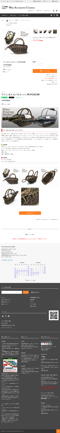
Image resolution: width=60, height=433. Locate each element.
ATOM (5, 323)
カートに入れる (46, 71)
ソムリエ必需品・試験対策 (11, 23)
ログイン (47, 1)
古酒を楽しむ (9, 25)
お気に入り (7, 71)
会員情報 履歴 (38, 1)
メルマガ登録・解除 (23, 15)
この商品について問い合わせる (41, 219)
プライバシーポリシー (6, 327)
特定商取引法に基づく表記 (51, 84)
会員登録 (56, 1)
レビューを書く (31, 234)
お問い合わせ (13, 15)
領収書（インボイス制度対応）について (49, 80)
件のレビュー (19, 97)
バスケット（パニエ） (25, 20)
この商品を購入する (30, 213)
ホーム (2, 20)
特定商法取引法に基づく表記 (8, 325)
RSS (2, 323)
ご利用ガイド (4, 15)
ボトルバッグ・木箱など (14, 20)
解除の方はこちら (35, 292)
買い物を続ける (54, 219)
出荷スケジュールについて (51, 74)
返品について (54, 82)
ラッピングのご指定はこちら (51, 76)
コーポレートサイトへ (7, 260)
